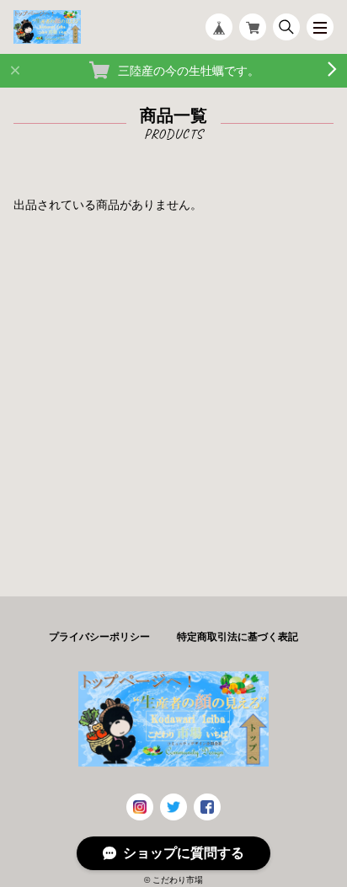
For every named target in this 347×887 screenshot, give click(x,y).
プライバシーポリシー (99, 637)
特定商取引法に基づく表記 (237, 637)
